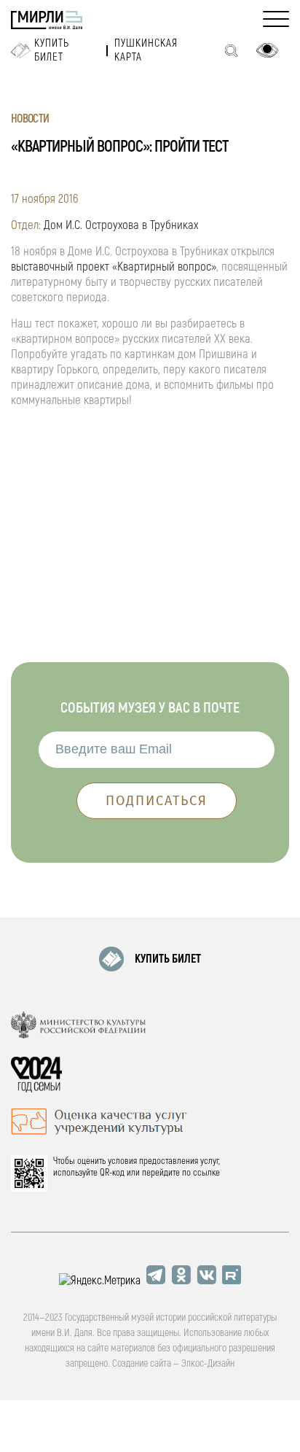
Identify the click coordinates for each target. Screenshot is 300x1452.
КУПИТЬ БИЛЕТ (168, 959)
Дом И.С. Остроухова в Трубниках (121, 225)
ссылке (206, 1173)
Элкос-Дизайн (207, 1363)
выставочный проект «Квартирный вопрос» (113, 266)
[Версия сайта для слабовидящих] (267, 50)
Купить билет (51, 50)
